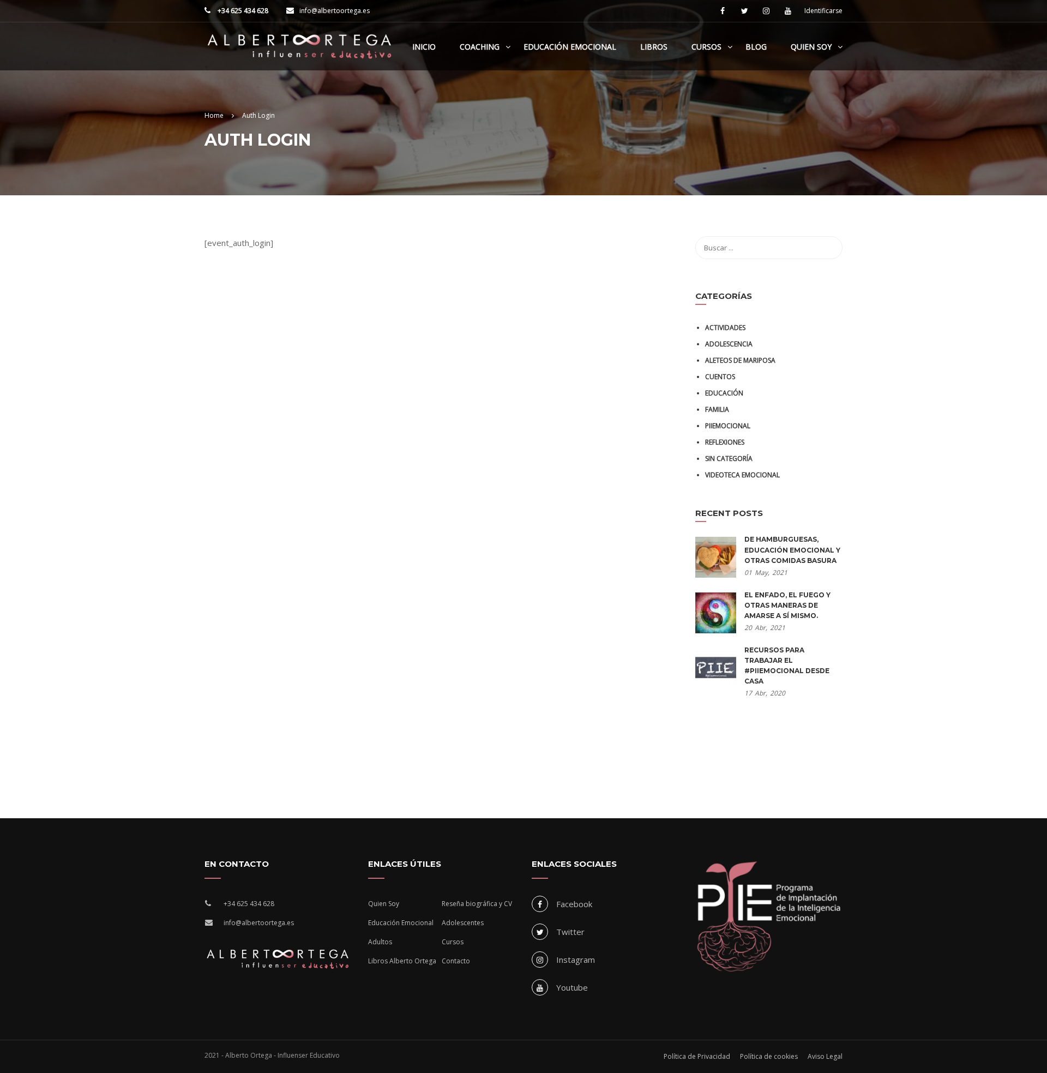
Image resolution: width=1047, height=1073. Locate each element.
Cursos (706, 46)
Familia (717, 409)
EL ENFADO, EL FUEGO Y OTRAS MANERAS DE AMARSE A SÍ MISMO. (787, 605)
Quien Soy (811, 46)
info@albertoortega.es (334, 10)
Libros (653, 46)
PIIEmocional (727, 425)
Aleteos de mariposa (740, 360)
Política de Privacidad (697, 1056)
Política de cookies (769, 1056)
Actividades (725, 327)
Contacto (456, 961)
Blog (756, 46)
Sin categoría (729, 458)
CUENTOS (720, 376)
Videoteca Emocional (742, 474)
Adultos (380, 941)
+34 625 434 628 (242, 10)
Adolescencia (729, 344)
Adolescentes (463, 922)
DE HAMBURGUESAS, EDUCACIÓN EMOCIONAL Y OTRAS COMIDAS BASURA (792, 549)
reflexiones (724, 442)
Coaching (480, 46)
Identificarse (823, 11)
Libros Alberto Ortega (402, 961)
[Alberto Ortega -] (299, 51)
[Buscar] (829, 247)
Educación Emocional (570, 46)
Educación (724, 393)
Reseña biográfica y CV (477, 903)
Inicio (424, 46)
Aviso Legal (825, 1056)
